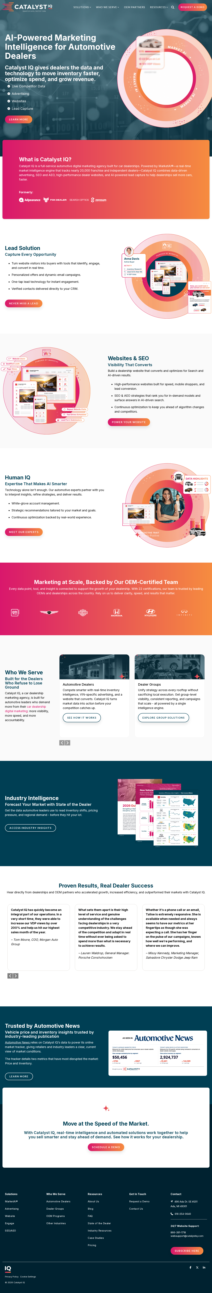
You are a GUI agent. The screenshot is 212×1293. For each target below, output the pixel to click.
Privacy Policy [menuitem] (12, 1276)
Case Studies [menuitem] (96, 1237)
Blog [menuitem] (90, 1208)
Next (67, 742)
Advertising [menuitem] (12, 1208)
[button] (190, 1267)
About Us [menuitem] (93, 1201)
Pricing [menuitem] (92, 1245)
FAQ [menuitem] (90, 1216)
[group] (94, 696)
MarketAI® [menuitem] (11, 1201)
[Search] (173, 7)
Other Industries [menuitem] (56, 1223)
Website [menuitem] (10, 1216)
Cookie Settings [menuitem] (28, 1276)
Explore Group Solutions (163, 717)
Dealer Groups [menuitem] (55, 1208)
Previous (62, 742)
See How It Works (81, 717)
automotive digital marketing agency (81, 166)
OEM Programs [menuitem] (55, 1216)
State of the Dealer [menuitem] (99, 1223)
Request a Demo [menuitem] (139, 1201)
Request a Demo (193, 7)
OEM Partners (134, 7)
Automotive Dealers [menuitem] (58, 1201)
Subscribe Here (187, 1250)
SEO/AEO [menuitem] (10, 1230)
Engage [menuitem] (9, 1223)
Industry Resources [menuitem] (99, 1230)
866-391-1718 (178, 1232)
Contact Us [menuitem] (136, 1208)
